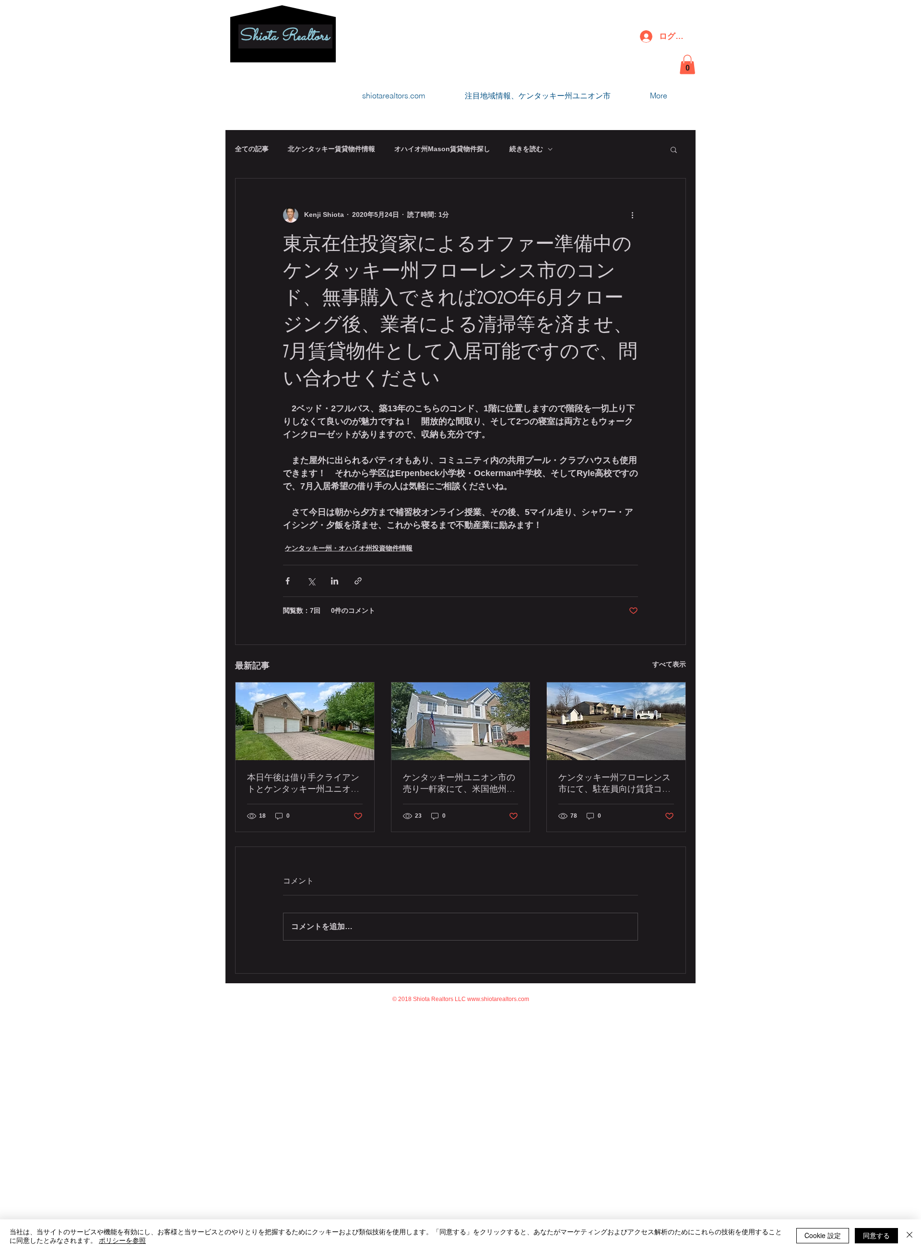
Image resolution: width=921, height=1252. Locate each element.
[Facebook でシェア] (287, 580)
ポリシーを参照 (122, 1240)
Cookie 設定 (822, 1235)
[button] (687, 64)
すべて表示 (669, 664)
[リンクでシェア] (358, 580)
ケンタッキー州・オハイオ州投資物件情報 (349, 548)
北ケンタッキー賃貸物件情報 (331, 149)
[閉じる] (909, 1235)
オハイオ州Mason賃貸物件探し (442, 149)
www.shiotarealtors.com (498, 999)
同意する (876, 1235)
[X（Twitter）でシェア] (311, 580)
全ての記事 (252, 149)
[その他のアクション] (632, 215)
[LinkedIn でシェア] (334, 580)
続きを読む (526, 149)
